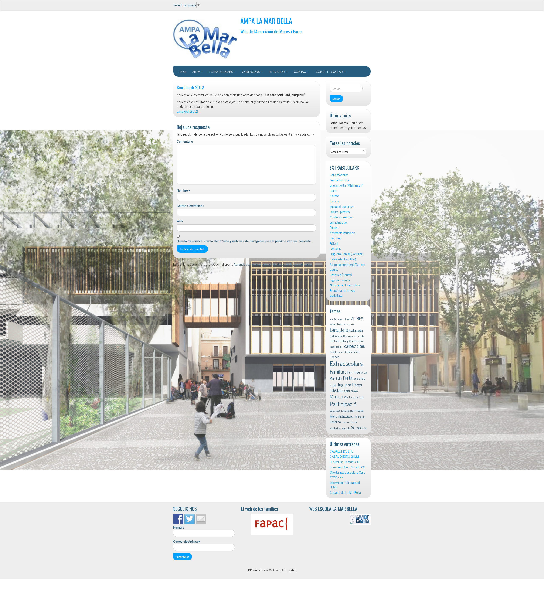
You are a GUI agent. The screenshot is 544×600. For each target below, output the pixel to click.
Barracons (348, 324)
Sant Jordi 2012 (190, 87)
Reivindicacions (343, 416)
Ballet (333, 190)
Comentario (185, 141)
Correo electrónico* (186, 541)
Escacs (335, 201)
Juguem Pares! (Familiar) (346, 253)
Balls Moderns (339, 174)
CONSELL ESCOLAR (329, 71)
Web (180, 220)
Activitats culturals (342, 319)
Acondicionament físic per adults (348, 267)
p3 (361, 397)
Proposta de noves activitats (342, 293)
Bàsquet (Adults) (341, 274)
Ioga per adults (340, 279)
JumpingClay (338, 222)
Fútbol (334, 243)
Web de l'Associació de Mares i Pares (271, 31)
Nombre (183, 190)
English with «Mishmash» (346, 185)
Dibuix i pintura (340, 211)
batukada (336, 336)
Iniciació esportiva (342, 206)
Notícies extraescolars (345, 285)
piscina (345, 410)
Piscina (334, 227)
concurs (340, 352)
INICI (183, 71)
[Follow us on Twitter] (189, 519)
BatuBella (339, 329)
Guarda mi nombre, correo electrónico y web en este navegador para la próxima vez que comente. (244, 240)
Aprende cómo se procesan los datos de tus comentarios (273, 264)
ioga (333, 385)
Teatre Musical (340, 180)
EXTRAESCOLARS (221, 71)
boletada (334, 340)
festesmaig (359, 378)
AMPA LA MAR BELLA (266, 21)
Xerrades (358, 427)
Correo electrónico (190, 205)
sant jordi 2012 (187, 111)
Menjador (354, 391)
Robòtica (335, 421)
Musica (336, 396)
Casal (333, 352)
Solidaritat (335, 428)
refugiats (359, 410)
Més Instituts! (351, 397)
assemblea (336, 324)
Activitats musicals (343, 232)
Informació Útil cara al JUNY (345, 485)
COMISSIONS (251, 71)
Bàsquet (335, 238)
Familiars (338, 371)
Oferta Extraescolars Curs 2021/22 (347, 475)
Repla (362, 416)
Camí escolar (356, 340)
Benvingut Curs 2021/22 (347, 466)
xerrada (346, 428)
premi (352, 410)
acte (331, 319)
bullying (344, 340)
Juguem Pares (349, 384)
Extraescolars (346, 363)
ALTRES (357, 318)
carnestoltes (354, 346)
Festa (347, 377)
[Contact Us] (201, 519)
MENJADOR (277, 71)
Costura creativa (341, 217)
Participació (343, 403)
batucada (356, 330)
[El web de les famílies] (272, 524)
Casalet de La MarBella (345, 492)
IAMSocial (253, 570)
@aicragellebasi (289, 570)
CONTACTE (301, 71)
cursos (355, 352)
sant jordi (351, 421)
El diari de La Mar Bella (345, 461)
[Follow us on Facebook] (178, 519)
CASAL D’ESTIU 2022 (344, 456)
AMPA (196, 71)
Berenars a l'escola (353, 336)
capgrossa (336, 346)
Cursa (347, 352)
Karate (334, 195)
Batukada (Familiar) (343, 259)
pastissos (335, 410)
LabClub (335, 248)
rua (344, 421)
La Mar (346, 390)
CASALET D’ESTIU (341, 451)
